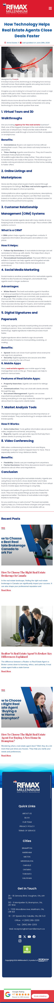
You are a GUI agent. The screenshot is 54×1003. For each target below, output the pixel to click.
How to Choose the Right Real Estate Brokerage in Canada (23, 574)
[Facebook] (34, 937)
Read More (6, 590)
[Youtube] (29, 937)
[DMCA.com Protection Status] (27, 953)
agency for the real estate (27, 124)
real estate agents (15, 368)
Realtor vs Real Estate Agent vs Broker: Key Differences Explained (26, 655)
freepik (15, 79)
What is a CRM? (11, 230)
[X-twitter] (25, 937)
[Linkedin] (20, 937)
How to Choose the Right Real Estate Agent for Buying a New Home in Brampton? (23, 738)
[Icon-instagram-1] (20, 941)
